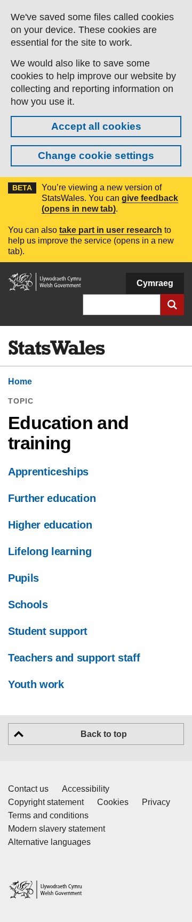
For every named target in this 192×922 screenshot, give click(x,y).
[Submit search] (172, 304)
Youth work (36, 684)
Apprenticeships (48, 471)
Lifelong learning (49, 551)
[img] (56, 347)
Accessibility (85, 788)
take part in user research (110, 229)
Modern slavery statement (56, 828)
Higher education (50, 525)
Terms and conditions (48, 815)
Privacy (156, 802)
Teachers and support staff (74, 658)
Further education (51, 498)
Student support (47, 631)
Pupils (23, 578)
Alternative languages (49, 841)
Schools (28, 604)
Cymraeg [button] (155, 283)
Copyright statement (46, 802)
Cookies (113, 802)
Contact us (28, 788)
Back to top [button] (104, 734)
